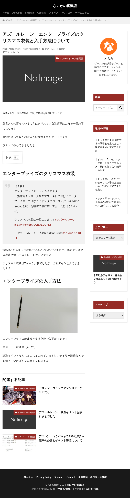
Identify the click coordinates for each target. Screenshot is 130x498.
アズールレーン (12, 52)
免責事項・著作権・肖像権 (92, 477)
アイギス (53, 13)
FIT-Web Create (61, 489)
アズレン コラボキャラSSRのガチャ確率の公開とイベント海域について (61, 438)
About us (17, 13)
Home (6, 13)
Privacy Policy (43, 477)
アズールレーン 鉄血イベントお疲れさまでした (60, 414)
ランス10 (67, 13)
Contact (41, 13)
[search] (120, 107)
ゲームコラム (82, 13)
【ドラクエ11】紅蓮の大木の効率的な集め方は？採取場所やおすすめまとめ (108, 145)
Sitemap (29, 13)
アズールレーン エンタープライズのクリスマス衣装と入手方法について (75, 20)
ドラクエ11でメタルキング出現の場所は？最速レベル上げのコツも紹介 (108, 202)
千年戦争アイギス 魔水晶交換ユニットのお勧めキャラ (107, 279)
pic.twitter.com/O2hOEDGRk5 (32, 224)
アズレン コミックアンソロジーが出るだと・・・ (60, 390)
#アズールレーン (65, 219)
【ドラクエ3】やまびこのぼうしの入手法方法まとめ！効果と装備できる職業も (108, 184)
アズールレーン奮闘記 (27, 20)
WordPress (92, 489)
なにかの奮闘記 (65, 6)
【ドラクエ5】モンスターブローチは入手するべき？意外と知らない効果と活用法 (108, 164)
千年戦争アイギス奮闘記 (113, 257)
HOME (8, 21)
